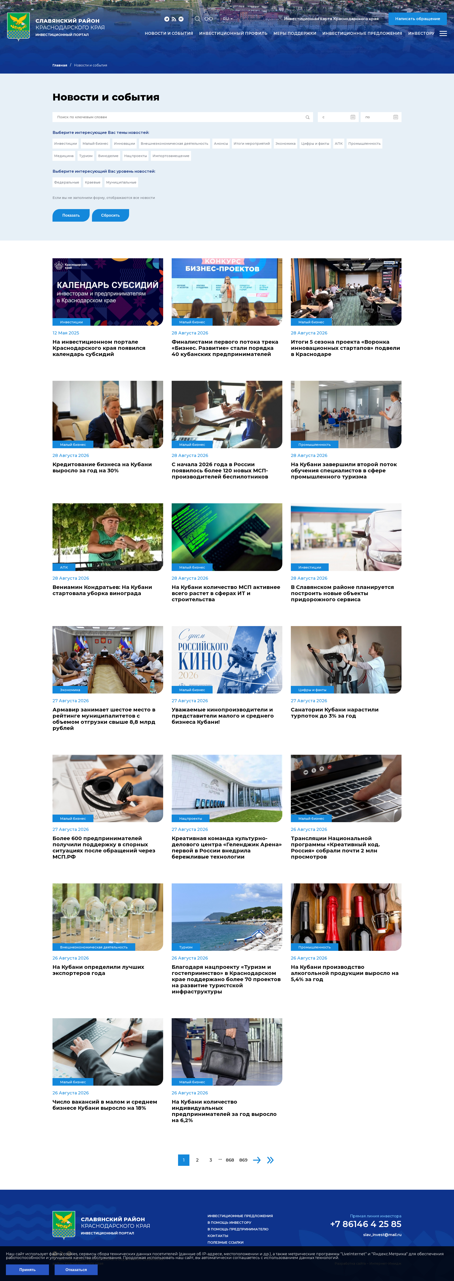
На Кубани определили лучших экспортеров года (98, 970)
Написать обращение (417, 19)
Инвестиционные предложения (362, 33)
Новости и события (169, 33)
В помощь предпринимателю (238, 1229)
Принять (27, 1270)
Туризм (85, 156)
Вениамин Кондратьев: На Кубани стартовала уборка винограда (102, 590)
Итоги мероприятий (252, 143)
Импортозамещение (171, 156)
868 (230, 1160)
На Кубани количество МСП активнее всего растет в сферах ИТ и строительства (226, 593)
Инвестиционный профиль (233, 33)
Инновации (124, 143)
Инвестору (421, 33)
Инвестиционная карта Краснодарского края (331, 19)
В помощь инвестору (229, 1222)
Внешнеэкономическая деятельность (174, 143)
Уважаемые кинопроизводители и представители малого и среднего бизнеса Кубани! (223, 716)
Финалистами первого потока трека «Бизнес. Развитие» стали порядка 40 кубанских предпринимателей (225, 348)
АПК (339, 143)
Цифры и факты (315, 143)
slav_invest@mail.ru (382, 1235)
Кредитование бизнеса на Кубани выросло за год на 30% (102, 467)
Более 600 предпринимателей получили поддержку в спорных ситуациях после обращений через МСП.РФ (103, 847)
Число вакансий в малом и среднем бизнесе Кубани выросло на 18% (104, 1105)
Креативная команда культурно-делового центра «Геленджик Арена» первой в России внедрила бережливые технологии (227, 847)
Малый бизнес (95, 143)
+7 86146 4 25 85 (366, 1224)
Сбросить (110, 215)
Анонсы (221, 143)
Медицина (64, 156)
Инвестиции (65, 143)
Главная (59, 65)
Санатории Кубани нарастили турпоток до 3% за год (335, 713)
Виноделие (108, 156)
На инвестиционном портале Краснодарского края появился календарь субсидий (98, 348)
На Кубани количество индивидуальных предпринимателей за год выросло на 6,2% (224, 1111)
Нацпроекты (135, 156)
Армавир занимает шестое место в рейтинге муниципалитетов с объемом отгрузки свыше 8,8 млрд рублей (103, 719)
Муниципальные (121, 182)
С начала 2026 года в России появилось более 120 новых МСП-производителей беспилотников (220, 470)
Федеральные (66, 182)
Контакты (218, 1236)
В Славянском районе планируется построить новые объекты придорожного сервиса (342, 593)
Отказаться (76, 1270)
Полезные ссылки (226, 1242)
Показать (71, 215)
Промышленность (364, 143)
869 (243, 1160)
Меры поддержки (294, 33)
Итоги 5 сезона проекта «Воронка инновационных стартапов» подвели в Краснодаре (345, 348)
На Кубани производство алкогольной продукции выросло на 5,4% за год (345, 973)
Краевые (92, 182)
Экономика (285, 143)
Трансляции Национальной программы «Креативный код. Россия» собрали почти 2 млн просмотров (335, 847)
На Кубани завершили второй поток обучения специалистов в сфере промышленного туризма (344, 470)
